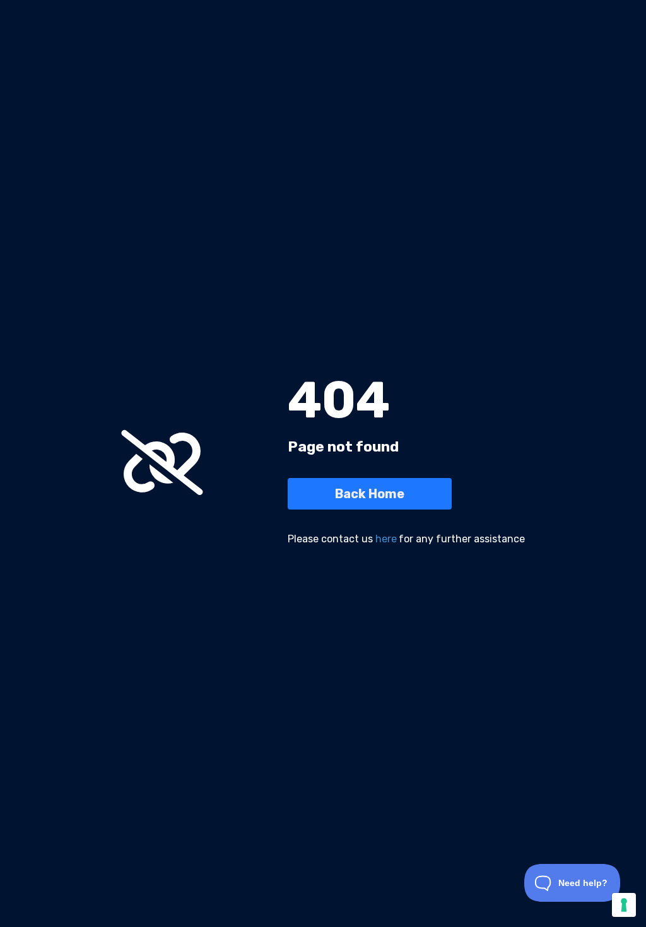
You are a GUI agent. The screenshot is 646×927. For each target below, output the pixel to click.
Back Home (369, 493)
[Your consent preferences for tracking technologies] (624, 905)
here (386, 539)
